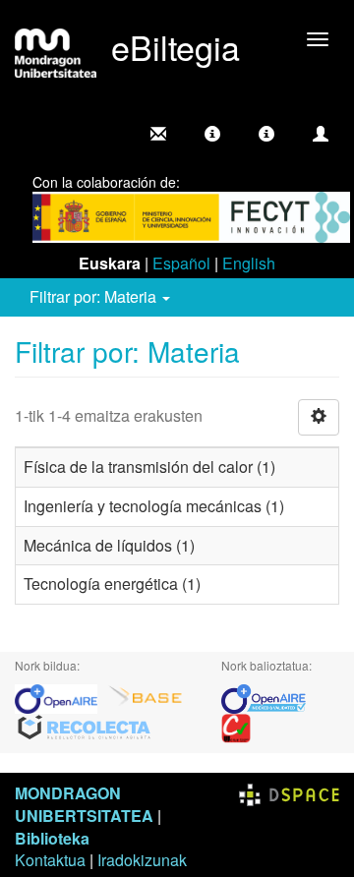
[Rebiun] (236, 726)
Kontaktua (50, 859)
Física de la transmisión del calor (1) (149, 466)
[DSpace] (289, 793)
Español (181, 263)
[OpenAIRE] (61, 696)
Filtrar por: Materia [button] (95, 296)
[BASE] (145, 696)
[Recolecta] (84, 726)
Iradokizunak (142, 859)
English (248, 263)
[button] (212, 133)
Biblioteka (52, 838)
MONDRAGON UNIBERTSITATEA (84, 804)
